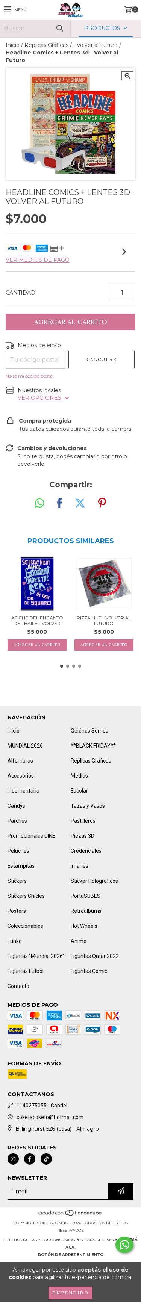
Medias (79, 776)
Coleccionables (25, 926)
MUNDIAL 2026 (25, 746)
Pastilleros (83, 821)
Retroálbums (86, 911)
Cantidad (20, 292)
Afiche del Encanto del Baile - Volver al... (37, 620)
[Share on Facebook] (59, 503)
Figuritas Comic (89, 971)
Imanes (79, 866)
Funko (15, 941)
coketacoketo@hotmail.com (50, 1117)
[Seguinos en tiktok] (46, 1159)
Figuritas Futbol (26, 971)
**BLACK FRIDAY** (93, 746)
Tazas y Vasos (88, 806)
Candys (16, 806)
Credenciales (86, 851)
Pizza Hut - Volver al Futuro (104, 620)
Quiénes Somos (89, 731)
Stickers (17, 881)
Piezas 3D (82, 836)
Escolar (79, 791)
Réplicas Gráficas (46, 45)
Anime (78, 941)
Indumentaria (23, 791)
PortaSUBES (85, 896)
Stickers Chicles (26, 896)
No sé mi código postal (30, 376)
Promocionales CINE (31, 836)
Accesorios (21, 776)
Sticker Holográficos (94, 881)
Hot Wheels (84, 926)
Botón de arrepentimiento (70, 1254)
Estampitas (21, 866)
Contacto (18, 986)
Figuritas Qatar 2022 (95, 956)
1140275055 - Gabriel (42, 1106)
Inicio (13, 45)
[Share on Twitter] (80, 503)
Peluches (18, 851)
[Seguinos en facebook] (29, 1159)
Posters (17, 911)
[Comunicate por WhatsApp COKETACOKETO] (124, 1245)
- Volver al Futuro (95, 45)
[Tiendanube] (70, 1215)
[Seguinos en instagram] (13, 1159)
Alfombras (20, 761)
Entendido (70, 1293)
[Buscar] (59, 28)
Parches (17, 821)
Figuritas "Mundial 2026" (36, 956)
